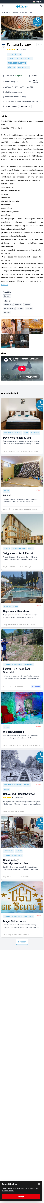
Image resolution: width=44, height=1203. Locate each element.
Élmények (19, 851)
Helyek (15, 12)
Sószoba (11, 67)
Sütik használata (8, 1191)
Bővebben (22, 942)
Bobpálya (27, 785)
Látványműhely (8, 851)
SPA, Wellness (24, 67)
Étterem (31, 548)
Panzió (26, 433)
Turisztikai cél (29, 916)
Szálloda (7, 548)
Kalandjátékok (28, 664)
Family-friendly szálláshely (12, 433)
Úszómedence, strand (17, 63)
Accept (21, 1197)
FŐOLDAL (7, 12)
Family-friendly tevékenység (20, 59)
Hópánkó (6, 789)
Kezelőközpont (14, 54)
